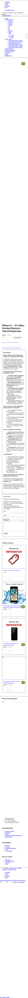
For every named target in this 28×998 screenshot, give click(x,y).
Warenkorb (8, 859)
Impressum (8, 832)
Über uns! (7, 847)
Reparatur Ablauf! (9, 831)
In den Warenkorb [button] (9, 577)
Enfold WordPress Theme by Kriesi (11, 869)
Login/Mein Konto (9, 10)
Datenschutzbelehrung (10, 848)
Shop (6, 864)
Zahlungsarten (8, 836)
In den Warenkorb (17, 337)
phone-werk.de (13, 868)
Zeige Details (9, 579)
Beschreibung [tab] (7, 348)
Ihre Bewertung (6, 519)
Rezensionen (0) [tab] (16, 348)
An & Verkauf (8, 851)
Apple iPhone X (9, 342)
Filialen (7, 834)
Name (5, 511)
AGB (6, 849)
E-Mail (5, 515)
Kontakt (7, 845)
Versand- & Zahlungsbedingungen (13, 835)
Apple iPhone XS (16, 342)
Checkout (7, 862)
